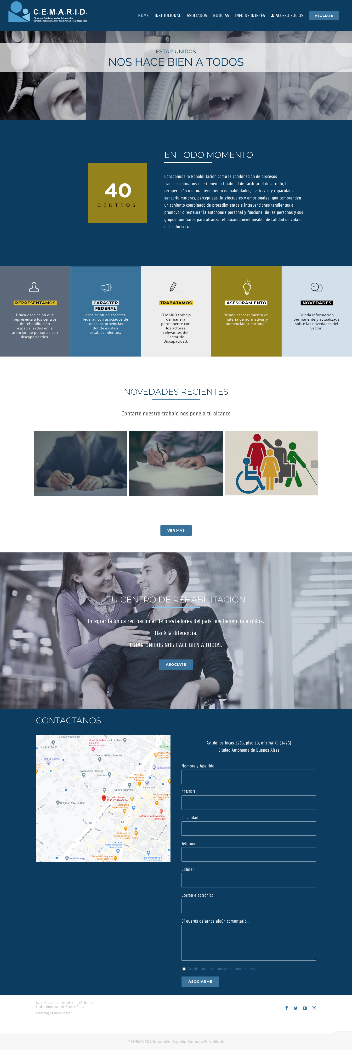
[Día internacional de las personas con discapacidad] (271, 463)
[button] (37, 464)
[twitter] (296, 1008)
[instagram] (314, 1008)
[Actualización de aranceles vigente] (175, 463)
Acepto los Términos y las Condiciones (221, 968)
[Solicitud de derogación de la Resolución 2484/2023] (80, 463)
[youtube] (305, 1008)
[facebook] (286, 1008)
